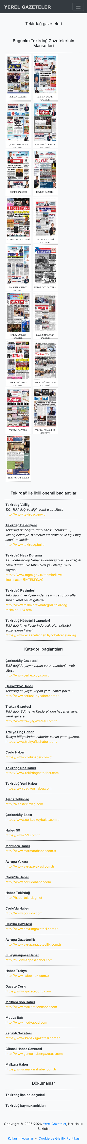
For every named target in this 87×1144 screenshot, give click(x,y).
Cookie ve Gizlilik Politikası (59, 1138)
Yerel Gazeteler (54, 1124)
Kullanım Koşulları (21, 1138)
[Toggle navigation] (78, 7)
